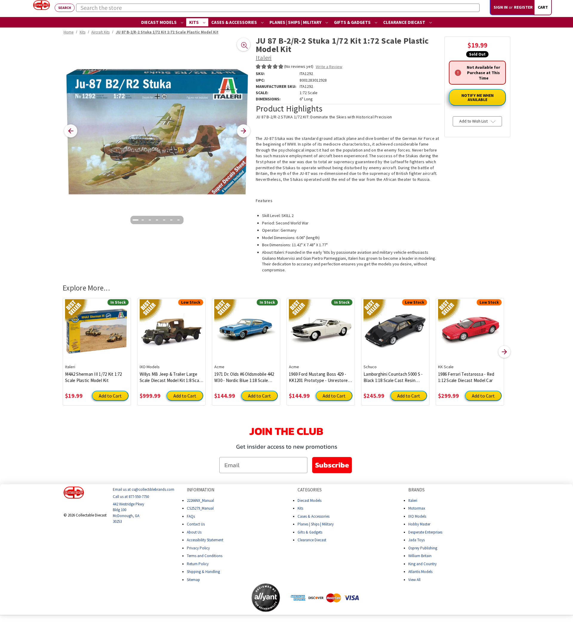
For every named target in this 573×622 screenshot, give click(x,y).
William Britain (420, 555)
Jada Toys (416, 539)
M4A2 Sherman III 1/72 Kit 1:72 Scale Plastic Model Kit (93, 377)
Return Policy (198, 563)
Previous (69, 352)
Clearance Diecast (404, 22)
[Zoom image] (243, 44)
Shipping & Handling (203, 571)
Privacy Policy (198, 547)
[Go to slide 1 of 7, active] (135, 220)
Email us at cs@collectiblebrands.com (143, 489)
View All (414, 579)
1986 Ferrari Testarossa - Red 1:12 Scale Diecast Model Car (466, 377)
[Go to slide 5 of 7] (164, 220)
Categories (310, 490)
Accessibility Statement (205, 539)
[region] (157, 131)
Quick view (96, 327)
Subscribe (332, 465)
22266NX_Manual (200, 500)
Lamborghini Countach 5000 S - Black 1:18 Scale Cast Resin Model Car (393, 377)
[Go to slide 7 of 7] (178, 220)
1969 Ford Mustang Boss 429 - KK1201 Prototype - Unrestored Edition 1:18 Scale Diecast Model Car (320, 377)
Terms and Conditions (204, 555)
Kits (194, 22)
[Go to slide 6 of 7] (171, 220)
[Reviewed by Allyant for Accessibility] (266, 598)
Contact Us (196, 524)
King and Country (422, 563)
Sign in (501, 7)
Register (523, 7)
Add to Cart (110, 396)
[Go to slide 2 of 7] (142, 220)
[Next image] (243, 130)
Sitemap (193, 579)
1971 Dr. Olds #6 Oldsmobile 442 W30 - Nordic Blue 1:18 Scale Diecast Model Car (244, 377)
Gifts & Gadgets (353, 22)
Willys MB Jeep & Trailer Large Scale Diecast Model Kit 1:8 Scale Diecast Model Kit (171, 377)
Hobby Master (419, 524)
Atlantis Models (420, 571)
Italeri (412, 500)
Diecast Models (159, 22)
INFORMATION (200, 490)
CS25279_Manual (200, 508)
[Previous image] (70, 130)
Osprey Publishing (422, 547)
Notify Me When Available (477, 98)
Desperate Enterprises (425, 531)
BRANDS (416, 490)
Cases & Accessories (234, 22)
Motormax (416, 508)
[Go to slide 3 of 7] (149, 220)
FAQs (191, 516)
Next (504, 352)
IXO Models (417, 516)
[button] (227, 597)
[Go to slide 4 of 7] (157, 220)
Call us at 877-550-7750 (131, 496)
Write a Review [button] (329, 66)
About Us (194, 531)
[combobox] (278, 8)
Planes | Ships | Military (295, 22)
